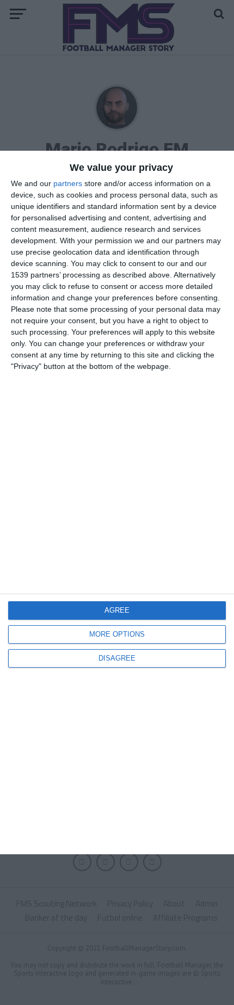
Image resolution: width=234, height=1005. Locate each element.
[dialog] (117, 502)
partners (67, 183)
